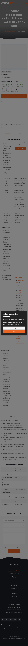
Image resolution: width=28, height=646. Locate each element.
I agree (14, 331)
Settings (14, 328)
